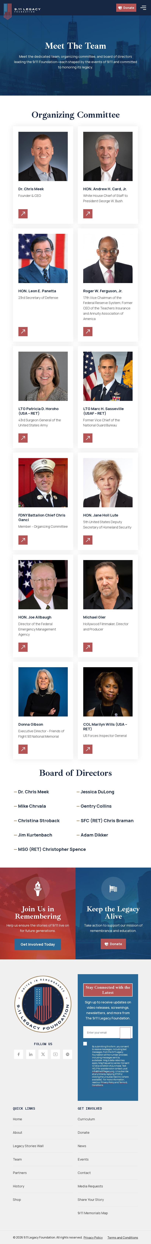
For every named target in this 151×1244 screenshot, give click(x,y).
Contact (84, 1172)
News (82, 1146)
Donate (128, 8)
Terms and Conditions (122, 1238)
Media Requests (90, 1186)
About (17, 1132)
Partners (20, 1172)
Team (17, 1159)
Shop (17, 1199)
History (18, 1186)
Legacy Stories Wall (28, 1146)
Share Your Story (91, 1199)
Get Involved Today (38, 944)
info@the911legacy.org (103, 1071)
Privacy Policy (107, 1082)
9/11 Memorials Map (93, 1213)
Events (83, 1159)
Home (17, 1119)
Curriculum (86, 1119)
